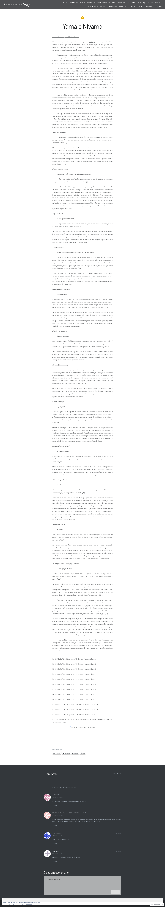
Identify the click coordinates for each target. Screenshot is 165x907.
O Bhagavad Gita (136, 6)
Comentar (115, 892)
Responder (118, 795)
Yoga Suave (121, 3)
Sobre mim (158, 6)
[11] (53, 709)
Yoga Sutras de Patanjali (72, 45)
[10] (53, 704)
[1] (53, 659)
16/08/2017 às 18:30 (57, 797)
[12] (53, 714)
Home (65, 3)
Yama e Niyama (156, 3)
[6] (53, 684)
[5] (53, 679)
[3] (53, 669)
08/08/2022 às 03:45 (57, 853)
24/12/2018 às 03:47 (57, 835)
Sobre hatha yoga (77, 3)
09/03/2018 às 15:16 (57, 815)
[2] (53, 664)
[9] (53, 699)
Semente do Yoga (17, 4)
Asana (102, 6)
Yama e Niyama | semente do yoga (67, 787)
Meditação (123, 6)
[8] (53, 694)
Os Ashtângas (93, 6)
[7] (53, 689)
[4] (53, 674)
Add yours (117, 773)
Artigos (149, 6)
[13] (106, 614)
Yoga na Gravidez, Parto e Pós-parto (101, 3)
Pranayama (113, 6)
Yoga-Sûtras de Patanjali (137, 3)
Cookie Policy (29, 904)
